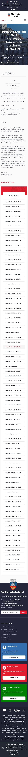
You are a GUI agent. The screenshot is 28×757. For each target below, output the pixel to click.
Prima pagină (4, 55)
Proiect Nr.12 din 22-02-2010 (13, 516)
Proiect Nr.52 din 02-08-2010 (13, 327)
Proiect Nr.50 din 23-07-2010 (13, 337)
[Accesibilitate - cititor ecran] (11, 20)
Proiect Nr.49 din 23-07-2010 (13, 342)
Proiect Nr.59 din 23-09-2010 (13, 293)
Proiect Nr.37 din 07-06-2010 (13, 400)
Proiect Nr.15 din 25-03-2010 (13, 501)
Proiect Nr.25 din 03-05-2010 (13, 453)
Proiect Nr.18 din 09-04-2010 (13, 487)
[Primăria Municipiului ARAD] (14, 15)
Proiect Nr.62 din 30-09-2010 (13, 279)
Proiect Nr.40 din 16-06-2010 (13, 385)
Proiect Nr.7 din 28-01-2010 (12, 540)
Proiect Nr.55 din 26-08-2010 (13, 313)
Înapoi (12, 182)
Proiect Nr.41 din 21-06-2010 (13, 380)
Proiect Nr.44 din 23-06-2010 (13, 366)
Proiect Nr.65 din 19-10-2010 (13, 264)
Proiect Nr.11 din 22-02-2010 (13, 521)
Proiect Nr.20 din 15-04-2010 (13, 477)
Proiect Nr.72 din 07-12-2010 (13, 231)
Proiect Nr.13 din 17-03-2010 (13, 511)
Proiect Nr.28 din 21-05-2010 (13, 439)
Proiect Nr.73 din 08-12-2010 (13, 226)
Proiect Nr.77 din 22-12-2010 (13, 206)
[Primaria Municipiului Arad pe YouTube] (14, 10)
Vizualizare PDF (5, 182)
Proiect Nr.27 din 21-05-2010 (13, 443)
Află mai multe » (14, 750)
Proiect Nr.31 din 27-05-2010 (13, 424)
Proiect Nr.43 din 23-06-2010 (13, 371)
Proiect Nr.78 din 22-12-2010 (13, 202)
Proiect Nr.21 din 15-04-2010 (13, 472)
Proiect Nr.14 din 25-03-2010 (13, 506)
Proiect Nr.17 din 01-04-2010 (13, 492)
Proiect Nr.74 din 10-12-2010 (13, 221)
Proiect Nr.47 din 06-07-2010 (13, 351)
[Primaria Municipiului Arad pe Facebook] (11, 10)
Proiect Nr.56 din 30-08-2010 (13, 308)
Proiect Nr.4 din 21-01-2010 (12, 555)
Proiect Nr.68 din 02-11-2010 (13, 250)
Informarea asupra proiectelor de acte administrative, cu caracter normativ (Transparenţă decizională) (11, 59)
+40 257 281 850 (13, 2)
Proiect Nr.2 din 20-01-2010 (12, 564)
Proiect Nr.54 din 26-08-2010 (13, 318)
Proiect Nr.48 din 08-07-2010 (13, 347)
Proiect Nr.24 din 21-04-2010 (13, 458)
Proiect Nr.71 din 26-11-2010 (12, 235)
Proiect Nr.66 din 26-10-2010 (13, 260)
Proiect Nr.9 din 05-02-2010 (12, 530)
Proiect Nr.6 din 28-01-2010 (12, 545)
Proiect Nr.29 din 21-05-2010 (13, 434)
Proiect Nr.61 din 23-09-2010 (13, 284)
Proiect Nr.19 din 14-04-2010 (13, 482)
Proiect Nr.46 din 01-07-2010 (13, 356)
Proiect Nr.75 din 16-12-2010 (13, 216)
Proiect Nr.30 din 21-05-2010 (13, 429)
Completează (14, 677)
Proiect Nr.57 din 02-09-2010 (13, 303)
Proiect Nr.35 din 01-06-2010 (13, 410)
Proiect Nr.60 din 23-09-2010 (13, 289)
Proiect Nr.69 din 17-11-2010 (12, 245)
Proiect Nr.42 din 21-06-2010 (13, 376)
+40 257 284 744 (8, 601)
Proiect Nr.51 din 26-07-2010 (13, 332)
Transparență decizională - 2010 (10, 62)
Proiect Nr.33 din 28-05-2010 (13, 419)
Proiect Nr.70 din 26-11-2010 (13, 240)
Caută (23, 612)
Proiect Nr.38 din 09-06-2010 (13, 395)
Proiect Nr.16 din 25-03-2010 (13, 497)
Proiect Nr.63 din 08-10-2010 (13, 274)
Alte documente (21, 55)
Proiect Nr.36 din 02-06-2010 (13, 405)
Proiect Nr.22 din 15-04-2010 (13, 468)
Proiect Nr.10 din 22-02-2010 (13, 526)
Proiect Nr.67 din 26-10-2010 (13, 255)
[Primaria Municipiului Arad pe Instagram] (16, 10)
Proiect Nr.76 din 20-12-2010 (13, 211)
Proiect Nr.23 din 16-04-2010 (13, 463)
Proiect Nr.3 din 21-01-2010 (12, 559)
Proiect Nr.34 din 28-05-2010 (13, 414)
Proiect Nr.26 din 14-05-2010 (13, 448)
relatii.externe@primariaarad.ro (14, 605)
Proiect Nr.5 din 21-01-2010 (12, 550)
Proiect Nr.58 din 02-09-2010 (13, 298)
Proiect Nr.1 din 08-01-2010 (12, 569)
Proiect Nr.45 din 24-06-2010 (13, 361)
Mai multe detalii (14, 657)
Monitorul (12, 55)
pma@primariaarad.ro (11, 603)
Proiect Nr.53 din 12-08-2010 (13, 322)
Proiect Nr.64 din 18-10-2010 (13, 269)
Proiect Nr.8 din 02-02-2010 (12, 535)
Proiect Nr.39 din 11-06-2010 (13, 390)
